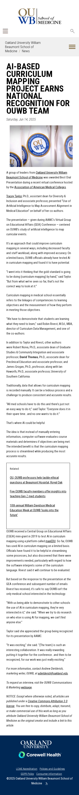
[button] (72, 47)
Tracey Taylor (14, 196)
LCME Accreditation (26, 768)
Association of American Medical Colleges (40, 187)
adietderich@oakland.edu (53, 673)
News (26, 51)
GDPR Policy (27, 773)
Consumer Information (49, 773)
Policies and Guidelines (52, 768)
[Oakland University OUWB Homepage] (39, 16)
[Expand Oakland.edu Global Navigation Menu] (5, 31)
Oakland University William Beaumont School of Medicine (23, 47)
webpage (26, 687)
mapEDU (51, 541)
